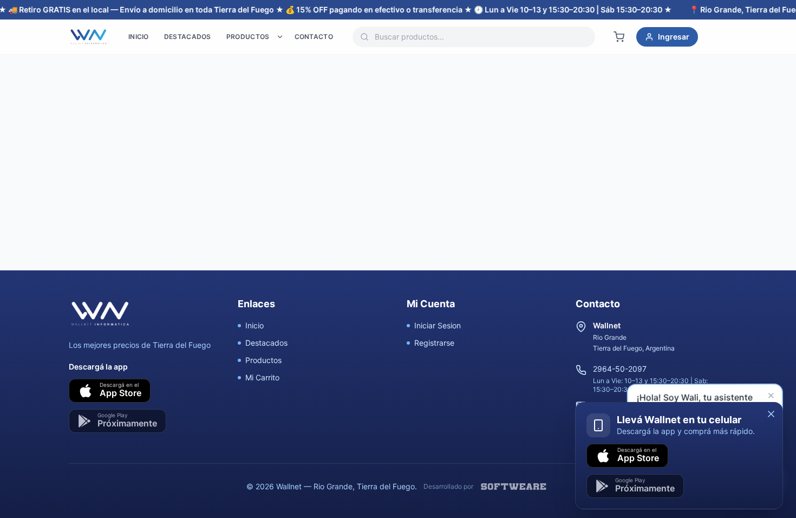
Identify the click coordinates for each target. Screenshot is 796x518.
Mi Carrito (262, 377)
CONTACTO (314, 37)
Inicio (254, 325)
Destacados (266, 342)
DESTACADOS (187, 37)
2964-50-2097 (620, 368)
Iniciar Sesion (437, 325)
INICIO (138, 37)
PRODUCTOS (248, 37)
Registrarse (434, 342)
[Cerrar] (771, 414)
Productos (263, 360)
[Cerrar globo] (772, 397)
